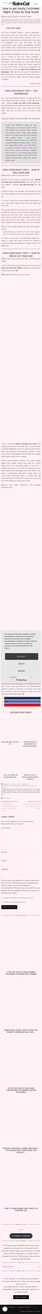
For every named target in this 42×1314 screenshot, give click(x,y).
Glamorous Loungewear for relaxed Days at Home (9, 806)
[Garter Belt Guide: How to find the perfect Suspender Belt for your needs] (21, 1002)
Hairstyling (6, 786)
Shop (11, 4)
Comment (6, 828)
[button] (5, 698)
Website (4, 869)
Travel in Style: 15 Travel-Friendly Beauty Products (30, 777)
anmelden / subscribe (21, 1236)
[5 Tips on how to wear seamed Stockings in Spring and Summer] (21, 944)
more (21, 671)
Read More (21, 1297)
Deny (21, 664)
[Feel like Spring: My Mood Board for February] (11, 761)
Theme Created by (30, 1311)
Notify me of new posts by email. (15, 902)
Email (4, 861)
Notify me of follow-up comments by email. (18, 898)
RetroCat (11, 1307)
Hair (19, 784)
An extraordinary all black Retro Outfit (32, 805)
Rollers (25, 786)
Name (4, 852)
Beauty (7, 784)
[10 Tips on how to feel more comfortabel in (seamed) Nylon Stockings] (21, 1060)
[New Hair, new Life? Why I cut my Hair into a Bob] (11, 728)
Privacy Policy (24, 1307)
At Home (7, 798)
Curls (13, 784)
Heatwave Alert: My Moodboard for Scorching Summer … (30, 744)
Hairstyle (26, 784)
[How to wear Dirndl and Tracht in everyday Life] (21, 1180)
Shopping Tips (23, 4)
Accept (21, 656)
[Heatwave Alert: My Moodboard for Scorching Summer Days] (30, 728)
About (36, 4)
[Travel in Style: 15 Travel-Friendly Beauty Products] (30, 761)
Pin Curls (16, 786)
